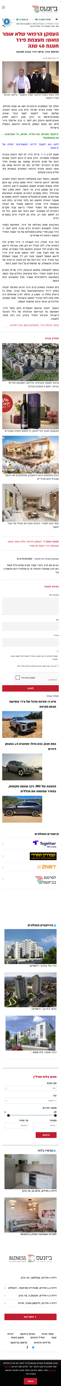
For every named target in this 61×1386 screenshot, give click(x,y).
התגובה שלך (54, 595)
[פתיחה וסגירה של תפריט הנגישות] (6, 21)
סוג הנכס (52, 1083)
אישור (30, 1381)
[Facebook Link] (27, 1347)
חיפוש (46, 1135)
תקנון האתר (17, 1337)
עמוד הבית (48, 1334)
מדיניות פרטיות (42, 1342)
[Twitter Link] (33, 1347)
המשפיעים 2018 (38, 24)
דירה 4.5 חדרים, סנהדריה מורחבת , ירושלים (32, 1288)
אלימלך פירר (46, 325)
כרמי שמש (51, 1052)
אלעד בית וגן (50, 1009)
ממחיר (53, 1120)
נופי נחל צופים (49, 965)
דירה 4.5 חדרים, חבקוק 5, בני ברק (38, 1295)
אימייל (56, 635)
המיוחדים (49, 24)
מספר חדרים (50, 1108)
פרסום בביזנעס (19, 1342)
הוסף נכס (29, 1317)
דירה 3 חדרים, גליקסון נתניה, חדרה (37, 1303)
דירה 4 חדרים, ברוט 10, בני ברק (39, 1191)
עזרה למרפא (16, 325)
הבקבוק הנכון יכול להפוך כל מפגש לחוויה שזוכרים (32, 431)
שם (57, 619)
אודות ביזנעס (27, 1334)
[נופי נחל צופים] (28, 965)
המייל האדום (37, 1337)
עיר (55, 1095)
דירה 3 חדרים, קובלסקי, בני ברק (39, 1277)
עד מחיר (23, 1120)
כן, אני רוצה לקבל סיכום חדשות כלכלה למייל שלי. (36, 666)
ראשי (57, 24)
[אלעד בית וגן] (31, 1009)
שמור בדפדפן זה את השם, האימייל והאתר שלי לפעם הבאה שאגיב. (34, 657)
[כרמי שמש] (31, 1052)
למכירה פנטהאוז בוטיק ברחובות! (38, 1234)
